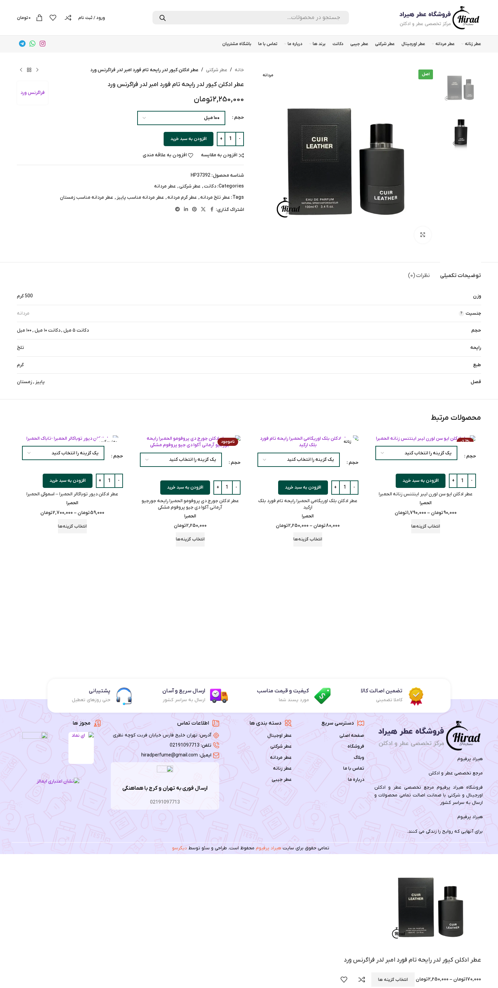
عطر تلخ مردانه (215, 197)
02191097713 (185, 745)
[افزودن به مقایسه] (361, 979)
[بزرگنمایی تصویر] (422, 234)
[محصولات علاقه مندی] (53, 17)
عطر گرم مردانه (182, 197)
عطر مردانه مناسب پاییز (140, 197)
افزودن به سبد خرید (188, 139)
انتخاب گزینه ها (393, 980)
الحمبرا (426, 503)
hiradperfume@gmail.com (169, 755)
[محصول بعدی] (21, 70)
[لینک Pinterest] (194, 210)
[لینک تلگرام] (22, 44)
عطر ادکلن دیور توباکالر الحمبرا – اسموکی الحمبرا (72, 494)
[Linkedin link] (186, 210)
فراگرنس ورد (32, 93)
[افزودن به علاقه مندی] (343, 979)
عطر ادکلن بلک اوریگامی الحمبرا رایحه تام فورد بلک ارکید (307, 504)
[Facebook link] (212, 210)
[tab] (460, 272)
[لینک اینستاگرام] (43, 44)
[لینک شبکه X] (203, 210)
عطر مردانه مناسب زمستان (86, 197)
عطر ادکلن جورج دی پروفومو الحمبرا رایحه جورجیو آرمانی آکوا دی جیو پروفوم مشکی (190, 504)
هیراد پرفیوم (268, 848)
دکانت (210, 186)
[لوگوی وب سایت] (438, 17)
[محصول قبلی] (37, 70)
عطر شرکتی (216, 70)
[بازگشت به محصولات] (29, 70)
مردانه (23, 313)
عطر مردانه (165, 186)
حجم (239, 117)
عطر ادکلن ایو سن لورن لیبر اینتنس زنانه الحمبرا (426, 494)
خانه (239, 70)
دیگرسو (179, 848)
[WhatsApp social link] (32, 44)
